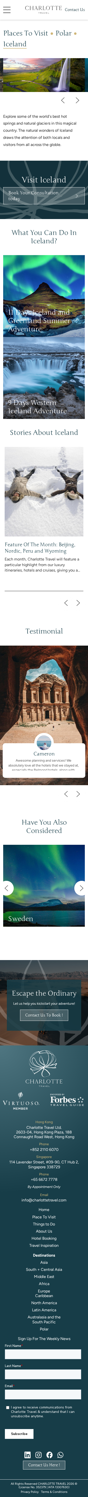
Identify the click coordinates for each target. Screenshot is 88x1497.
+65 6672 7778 (44, 1179)
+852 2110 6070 (44, 1149)
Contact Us (75, 9)
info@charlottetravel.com (44, 1200)
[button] (14, 10)
